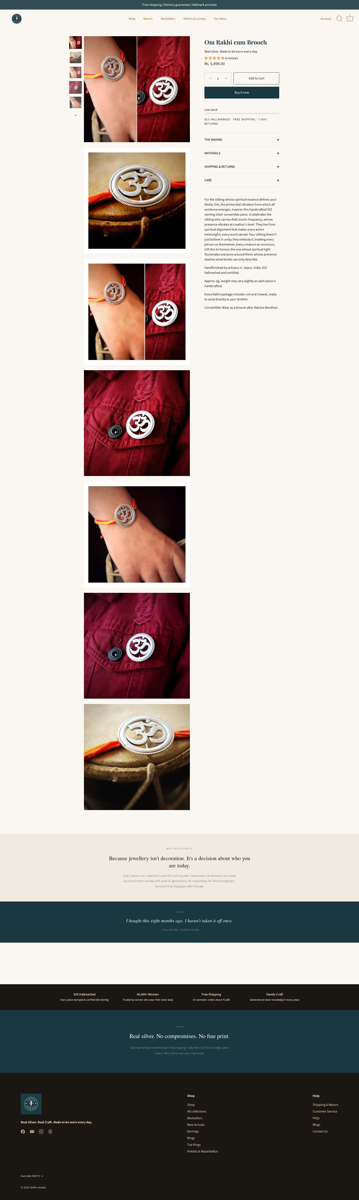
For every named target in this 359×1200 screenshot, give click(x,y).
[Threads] (50, 1131)
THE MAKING (213, 140)
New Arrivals (196, 1124)
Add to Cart (256, 78)
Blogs (316, 1124)
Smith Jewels (38, 1187)
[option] (75, 43)
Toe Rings (194, 1144)
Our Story (220, 18)
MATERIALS (212, 153)
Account (326, 18)
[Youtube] (32, 1131)
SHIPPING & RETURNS (219, 167)
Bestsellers (168, 18)
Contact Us (320, 1131)
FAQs (316, 1118)
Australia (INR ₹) (30, 1176)
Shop (132, 18)
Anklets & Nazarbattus (202, 1151)
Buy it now (242, 92)
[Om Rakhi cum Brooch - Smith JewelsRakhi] (75, 42)
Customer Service (325, 1111)
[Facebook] (23, 1131)
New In (147, 18)
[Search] (339, 18)
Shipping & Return (325, 1105)
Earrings (193, 1131)
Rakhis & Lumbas (194, 18)
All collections (197, 1111)
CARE (208, 180)
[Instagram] (41, 1131)
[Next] (75, 115)
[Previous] (75, 32)
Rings (191, 1138)
